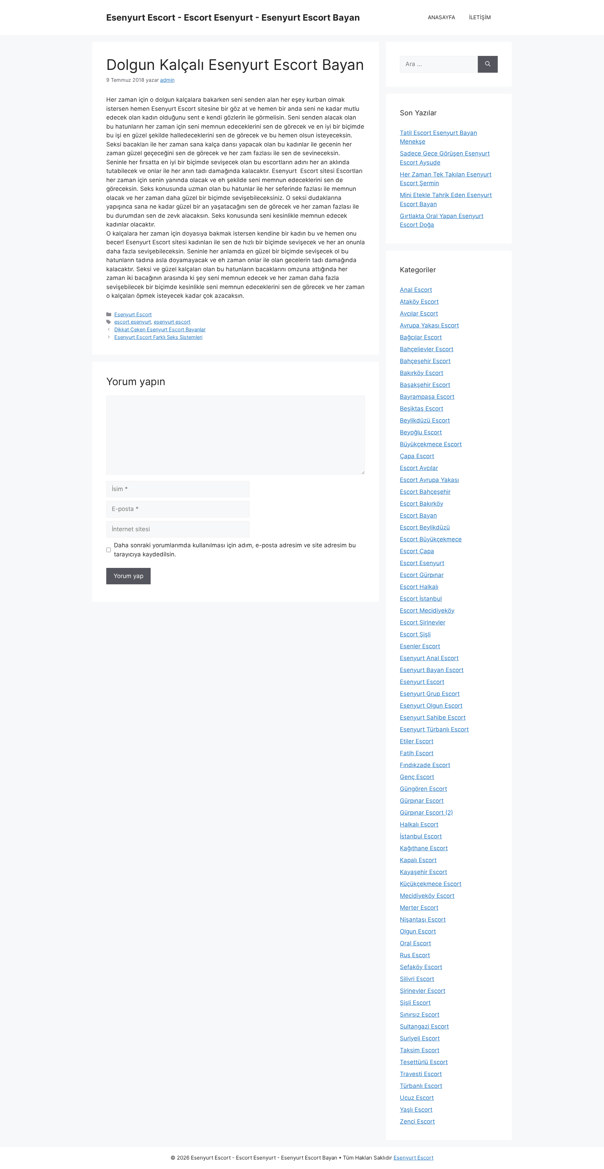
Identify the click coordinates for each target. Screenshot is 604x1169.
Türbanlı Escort (421, 1085)
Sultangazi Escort (424, 1026)
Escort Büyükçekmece (431, 539)
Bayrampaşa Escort (427, 396)
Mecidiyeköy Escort (427, 895)
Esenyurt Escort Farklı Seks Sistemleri (158, 337)
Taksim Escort (419, 1050)
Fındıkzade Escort (425, 765)
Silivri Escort (417, 978)
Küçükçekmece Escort (430, 883)
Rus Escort (415, 955)
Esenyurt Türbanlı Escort (434, 729)
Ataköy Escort (419, 301)
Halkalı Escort (419, 824)
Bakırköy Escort (421, 372)
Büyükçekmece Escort (431, 444)
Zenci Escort (417, 1121)
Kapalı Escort (418, 860)
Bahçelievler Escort (426, 349)
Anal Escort (416, 289)
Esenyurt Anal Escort (429, 658)
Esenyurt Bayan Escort (431, 669)
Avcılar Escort (419, 313)
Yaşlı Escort (416, 1109)
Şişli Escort (415, 1002)
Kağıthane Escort (424, 848)
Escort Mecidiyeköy (427, 610)
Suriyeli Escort (420, 1038)
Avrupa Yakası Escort (429, 325)
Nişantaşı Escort (423, 919)
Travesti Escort (421, 1073)
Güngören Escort (423, 788)
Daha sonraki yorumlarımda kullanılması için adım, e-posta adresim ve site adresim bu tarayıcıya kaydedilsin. (235, 550)
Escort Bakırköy (421, 503)
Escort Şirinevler (422, 622)
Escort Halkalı (419, 586)
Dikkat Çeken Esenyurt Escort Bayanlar (160, 329)
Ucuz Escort (417, 1097)
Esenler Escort (420, 646)
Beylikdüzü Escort (425, 420)
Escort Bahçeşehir (425, 491)
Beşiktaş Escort (421, 408)
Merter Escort (419, 907)
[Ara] (488, 64)
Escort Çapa (417, 551)
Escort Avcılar (419, 467)
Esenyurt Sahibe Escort (433, 717)
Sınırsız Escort (419, 1014)
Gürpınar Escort (422, 800)
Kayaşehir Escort (423, 871)
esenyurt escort (172, 322)
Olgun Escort (418, 931)
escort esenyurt (132, 322)
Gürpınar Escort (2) (426, 812)
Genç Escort (417, 776)
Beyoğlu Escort (421, 432)
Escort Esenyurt (422, 563)
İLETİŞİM (480, 17)
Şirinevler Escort (422, 990)
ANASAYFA (441, 17)
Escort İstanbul (421, 598)
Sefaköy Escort (421, 967)
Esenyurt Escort (133, 314)
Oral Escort (415, 943)
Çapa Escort (417, 456)
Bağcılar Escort (421, 337)
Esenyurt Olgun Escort (431, 705)
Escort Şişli (415, 634)
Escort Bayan (418, 515)
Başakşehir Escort (425, 384)
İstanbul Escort (421, 836)
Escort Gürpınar (422, 574)
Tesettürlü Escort (424, 1062)
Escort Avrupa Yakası (429, 479)
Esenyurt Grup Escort (430, 693)
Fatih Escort (416, 753)
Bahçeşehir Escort (425, 361)
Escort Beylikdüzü (425, 527)
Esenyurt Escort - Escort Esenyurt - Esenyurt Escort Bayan (233, 17)
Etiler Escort (416, 741)
